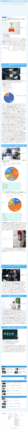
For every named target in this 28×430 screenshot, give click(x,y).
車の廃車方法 (16, 421)
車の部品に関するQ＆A (17, 423)
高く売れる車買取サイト (17, 425)
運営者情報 (9, 418)
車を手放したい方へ (16, 424)
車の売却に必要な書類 (17, 419)
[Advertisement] (14, 11)
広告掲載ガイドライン (10, 416)
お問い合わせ (9, 417)
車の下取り (15, 418)
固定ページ (15, 416)
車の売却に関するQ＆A (17, 420)
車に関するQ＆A (4, 17)
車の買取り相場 (16, 422)
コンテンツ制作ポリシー (10, 415)
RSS (21, 415)
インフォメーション (16, 415)
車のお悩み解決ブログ (5, 1)
